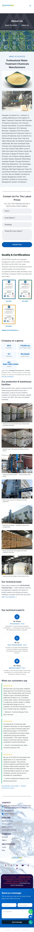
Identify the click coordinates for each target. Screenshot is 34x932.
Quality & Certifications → (10, 330)
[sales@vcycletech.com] (31, 917)
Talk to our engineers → (9, 597)
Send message (17, 922)
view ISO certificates (8, 376)
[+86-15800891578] (31, 922)
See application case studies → (11, 786)
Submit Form (17, 244)
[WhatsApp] (31, 911)
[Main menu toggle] (30, 5)
